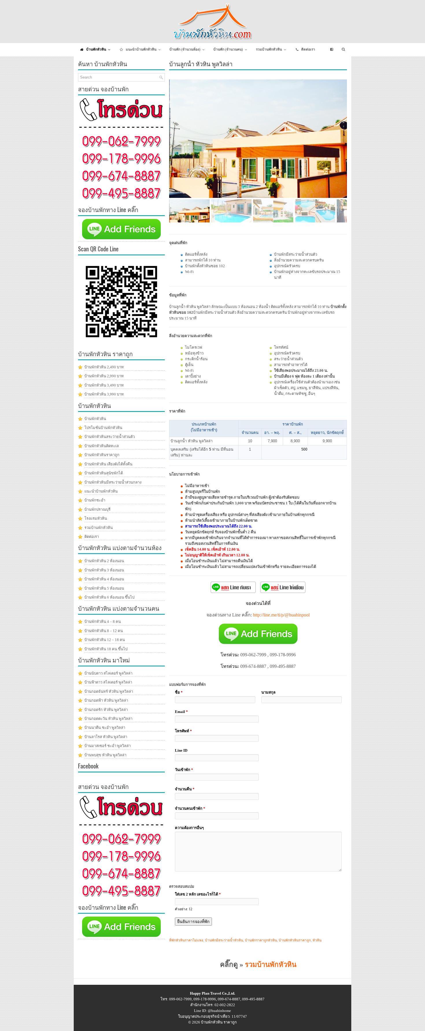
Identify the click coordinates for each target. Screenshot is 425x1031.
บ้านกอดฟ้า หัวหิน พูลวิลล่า (106, 700)
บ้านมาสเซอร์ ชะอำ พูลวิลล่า (107, 746)
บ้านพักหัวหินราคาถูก (295, 940)
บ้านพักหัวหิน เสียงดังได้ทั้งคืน (108, 464)
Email (181, 711)
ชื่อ (179, 692)
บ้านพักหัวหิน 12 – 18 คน (104, 640)
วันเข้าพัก (184, 770)
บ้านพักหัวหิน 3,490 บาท (104, 385)
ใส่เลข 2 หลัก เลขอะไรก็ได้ (198, 894)
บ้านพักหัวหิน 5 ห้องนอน (104, 588)
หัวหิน (317, 940)
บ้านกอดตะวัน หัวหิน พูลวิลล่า (108, 718)
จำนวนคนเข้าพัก (190, 808)
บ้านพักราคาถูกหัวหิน (261, 940)
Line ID (181, 750)
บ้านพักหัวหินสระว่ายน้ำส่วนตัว (109, 436)
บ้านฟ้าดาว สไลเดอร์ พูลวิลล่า (108, 682)
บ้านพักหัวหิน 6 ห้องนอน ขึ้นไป (109, 597)
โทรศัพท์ (183, 731)
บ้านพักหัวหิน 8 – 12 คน (103, 631)
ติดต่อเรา (91, 536)
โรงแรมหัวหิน (95, 518)
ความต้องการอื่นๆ (189, 828)
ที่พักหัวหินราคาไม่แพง (186, 940)
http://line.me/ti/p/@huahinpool (281, 614)
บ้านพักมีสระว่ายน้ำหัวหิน (224, 940)
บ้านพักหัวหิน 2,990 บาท (104, 376)
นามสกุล (268, 692)
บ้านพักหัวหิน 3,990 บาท (104, 394)
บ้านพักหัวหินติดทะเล (101, 446)
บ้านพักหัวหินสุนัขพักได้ (103, 473)
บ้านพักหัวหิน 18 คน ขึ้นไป (106, 649)
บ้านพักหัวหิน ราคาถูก (219, 1022)
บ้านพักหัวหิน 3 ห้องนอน (104, 570)
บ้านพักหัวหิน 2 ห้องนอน (104, 561)
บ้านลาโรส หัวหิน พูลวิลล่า (105, 737)
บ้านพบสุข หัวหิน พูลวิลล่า (105, 755)
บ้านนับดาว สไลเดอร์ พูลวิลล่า (108, 673)
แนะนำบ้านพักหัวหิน (101, 491)
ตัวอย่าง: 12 (183, 909)
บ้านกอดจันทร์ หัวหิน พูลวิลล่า (108, 691)
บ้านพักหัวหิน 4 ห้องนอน (104, 579)
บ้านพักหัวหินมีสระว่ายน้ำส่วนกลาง (112, 482)
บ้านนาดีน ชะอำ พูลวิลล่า (104, 727)
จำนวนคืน (185, 789)
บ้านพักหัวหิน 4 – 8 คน (102, 621)
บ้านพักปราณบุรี (97, 509)
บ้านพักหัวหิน (95, 419)
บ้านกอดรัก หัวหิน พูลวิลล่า (106, 709)
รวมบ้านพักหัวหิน (270, 964)
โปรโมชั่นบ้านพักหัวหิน (103, 428)
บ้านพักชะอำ (94, 500)
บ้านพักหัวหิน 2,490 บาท (104, 367)
